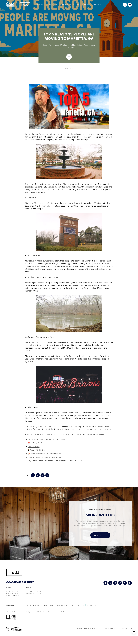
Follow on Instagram (34, 457)
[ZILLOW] (130, 583)
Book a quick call (36, 443)
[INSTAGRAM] (110, 583)
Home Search (54, 5)
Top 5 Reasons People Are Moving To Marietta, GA (88, 434)
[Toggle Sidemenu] (130, 5)
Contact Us (91, 605)
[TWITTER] (115, 583)
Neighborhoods (83, 5)
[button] (100, 535)
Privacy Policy (127, 629)
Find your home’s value (54, 454)
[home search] (125, 5)
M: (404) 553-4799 (12, 591)
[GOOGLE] (125, 583)
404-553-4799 (40, 450)
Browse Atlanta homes (37, 454)
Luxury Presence (92, 629)
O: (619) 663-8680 (12, 593)
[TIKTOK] (120, 583)
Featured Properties (32, 605)
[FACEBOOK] (105, 583)
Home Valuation (68, 5)
